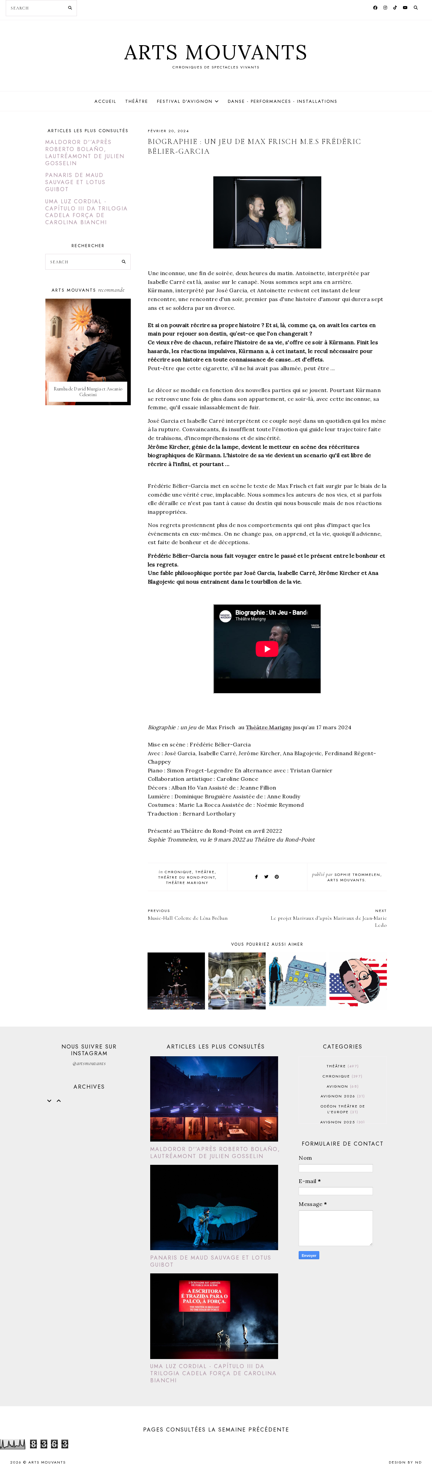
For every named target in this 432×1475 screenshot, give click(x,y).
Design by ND (405, 1462)
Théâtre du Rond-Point (186, 877)
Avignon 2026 (342, 1096)
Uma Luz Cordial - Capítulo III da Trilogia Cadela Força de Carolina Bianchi (86, 212)
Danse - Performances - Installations (283, 101)
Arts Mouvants (216, 52)
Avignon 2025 (341, 1122)
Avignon (342, 1086)
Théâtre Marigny (269, 727)
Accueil (105, 101)
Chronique (178, 872)
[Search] (70, 8)
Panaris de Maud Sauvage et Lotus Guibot (75, 182)
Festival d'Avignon (185, 101)
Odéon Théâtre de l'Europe (343, 1109)
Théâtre (136, 101)
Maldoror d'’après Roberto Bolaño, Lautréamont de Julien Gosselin (85, 152)
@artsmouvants (89, 1063)
